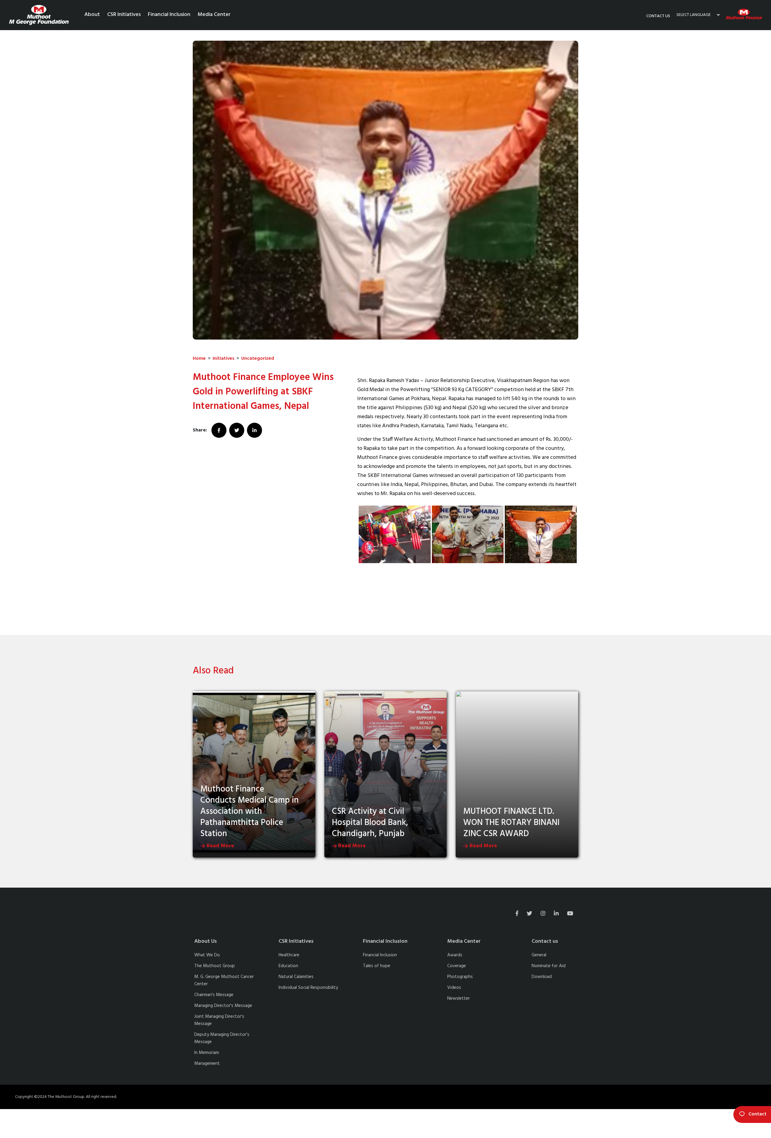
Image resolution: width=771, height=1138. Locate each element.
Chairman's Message (213, 994)
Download (542, 976)
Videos (454, 987)
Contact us (658, 16)
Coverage (456, 966)
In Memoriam (206, 1052)
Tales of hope (376, 966)
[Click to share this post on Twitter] (237, 430)
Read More (219, 846)
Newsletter (458, 998)
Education (288, 966)
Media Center (214, 14)
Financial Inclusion (169, 14)
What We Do (207, 955)
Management (207, 1063)
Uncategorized (257, 358)
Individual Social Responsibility (308, 987)
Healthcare (289, 955)
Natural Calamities (296, 976)
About (92, 14)
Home (199, 358)
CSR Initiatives (124, 14)
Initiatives (223, 358)
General (539, 955)
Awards (454, 955)
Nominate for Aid (549, 966)
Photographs (460, 976)
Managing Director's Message (223, 1005)
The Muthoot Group (214, 966)
